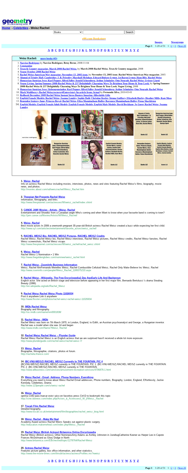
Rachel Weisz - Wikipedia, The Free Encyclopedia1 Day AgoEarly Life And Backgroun (72, 277)
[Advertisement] (94, 9)
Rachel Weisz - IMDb (36, 319)
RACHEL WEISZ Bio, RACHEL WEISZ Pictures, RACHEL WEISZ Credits (64, 236)
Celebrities (20, 28)
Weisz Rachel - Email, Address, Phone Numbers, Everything (59, 377)
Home (6, 28)
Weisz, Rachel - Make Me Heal (42, 419)
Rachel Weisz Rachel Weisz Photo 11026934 (48, 293)
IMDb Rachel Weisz (36, 306)
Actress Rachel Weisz (37, 448)
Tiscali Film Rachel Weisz (39, 406)
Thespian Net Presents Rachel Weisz (44, 196)
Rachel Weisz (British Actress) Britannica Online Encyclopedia (60, 432)
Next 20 (182, 46)
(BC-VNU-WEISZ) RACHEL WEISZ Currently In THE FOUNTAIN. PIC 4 (64, 361)
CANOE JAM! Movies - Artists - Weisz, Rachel (49, 210)
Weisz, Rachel (32, 181)
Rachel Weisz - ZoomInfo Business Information (50, 264)
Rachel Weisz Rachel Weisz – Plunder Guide (50, 335)
